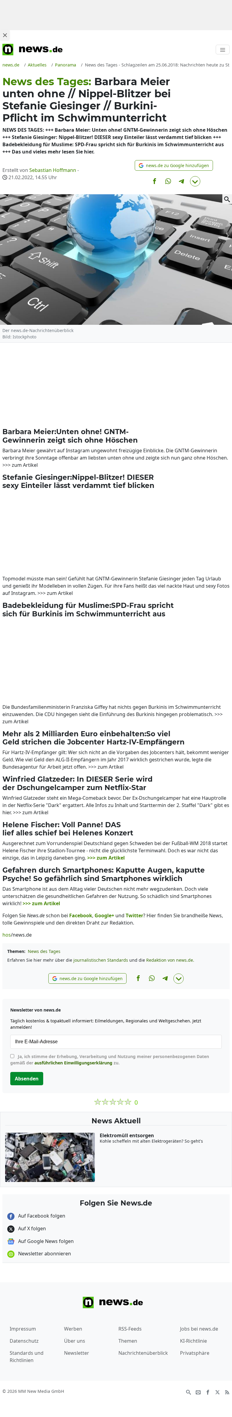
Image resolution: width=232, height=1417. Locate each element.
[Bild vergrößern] (227, 199)
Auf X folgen (31, 1228)
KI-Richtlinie (193, 1341)
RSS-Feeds (130, 1328)
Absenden (27, 1078)
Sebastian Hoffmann (52, 170)
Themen (127, 1341)
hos (6, 934)
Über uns (74, 1341)
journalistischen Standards (100, 960)
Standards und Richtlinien (27, 1357)
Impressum (23, 1328)
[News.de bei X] (217, 1391)
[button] (174, 165)
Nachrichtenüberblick (143, 1353)
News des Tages (44, 951)
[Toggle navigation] (223, 49)
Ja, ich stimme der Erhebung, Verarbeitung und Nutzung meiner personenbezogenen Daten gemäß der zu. (109, 1060)
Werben (73, 1328)
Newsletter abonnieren (44, 1253)
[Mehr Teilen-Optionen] (195, 181)
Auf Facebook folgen (41, 1215)
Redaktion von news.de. (170, 960)
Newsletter (76, 1353)
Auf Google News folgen (45, 1241)
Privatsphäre (194, 1353)
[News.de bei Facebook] (207, 1391)
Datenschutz (24, 1341)
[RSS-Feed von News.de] (227, 1391)
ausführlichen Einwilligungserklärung (73, 1063)
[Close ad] (5, 35)
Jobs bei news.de (199, 1328)
